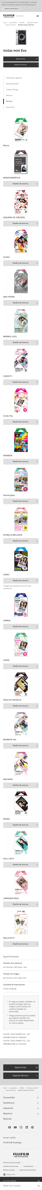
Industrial (8, 1108)
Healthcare (8, 1103)
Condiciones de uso (11, 1166)
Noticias (7, 1119)
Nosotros (7, 1114)
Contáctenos (28, 1166)
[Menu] (37, 16)
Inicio (5, 22)
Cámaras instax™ (32, 22)
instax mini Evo (11, 25)
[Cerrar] (39, 1181)
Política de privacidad (11, 1162)
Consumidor (13, 22)
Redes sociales (9, 1170)
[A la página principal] (8, 16)
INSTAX (22, 22)
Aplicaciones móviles (28, 1170)
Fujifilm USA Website (11, 8)
